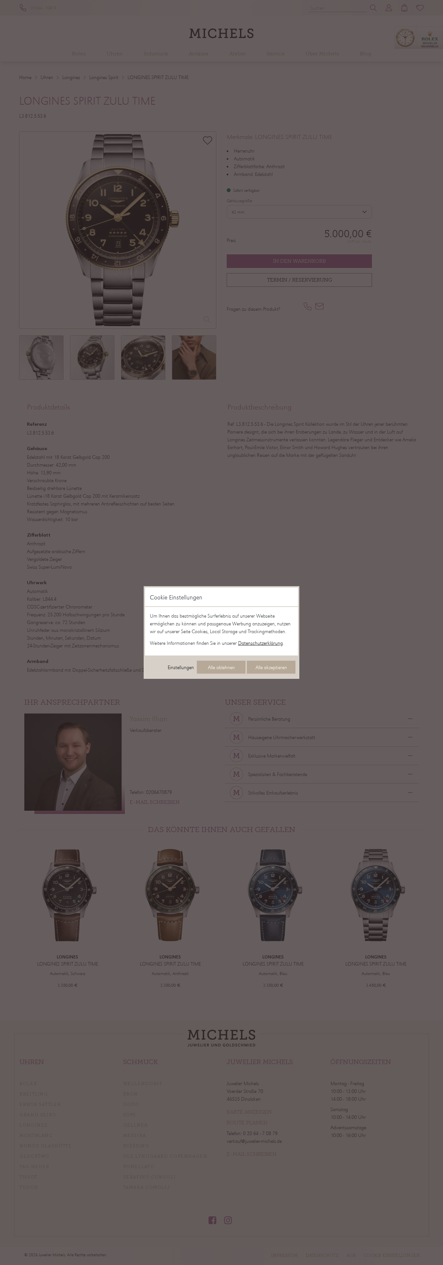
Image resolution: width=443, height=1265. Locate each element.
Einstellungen (181, 667)
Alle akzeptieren (271, 667)
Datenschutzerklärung (260, 643)
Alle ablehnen (221, 667)
